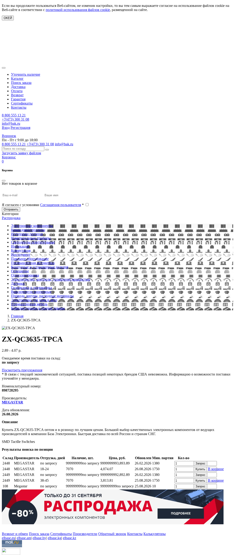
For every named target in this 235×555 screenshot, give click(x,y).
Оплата (16, 91)
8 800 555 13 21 (14, 115)
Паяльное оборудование (30, 259)
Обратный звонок (112, 534)
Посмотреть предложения (22, 370)
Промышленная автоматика (33, 263)
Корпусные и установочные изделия (39, 267)
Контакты (18, 107)
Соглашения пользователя (60, 205)
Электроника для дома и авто (34, 300)
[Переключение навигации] (4, 68)
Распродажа (11, 218)
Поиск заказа (21, 83)
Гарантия (18, 99)
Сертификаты (22, 103)
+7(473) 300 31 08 (15, 119)
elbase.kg (54, 538)
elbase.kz (69, 538)
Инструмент (20, 255)
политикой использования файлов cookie (78, 10)
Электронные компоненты (32, 226)
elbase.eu (8, 538)
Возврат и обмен (15, 534)
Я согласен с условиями (43, 205)
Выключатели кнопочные (31, 292)
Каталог (17, 78)
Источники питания (27, 234)
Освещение (20, 271)
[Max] (5, 527)
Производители (85, 534)
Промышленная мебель (29, 304)
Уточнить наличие (25, 74)
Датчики (18, 283)
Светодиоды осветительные (33, 242)
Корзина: (9, 157)
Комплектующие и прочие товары (38, 308)
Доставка (18, 87)
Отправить (11, 209)
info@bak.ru (11, 123)
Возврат (17, 95)
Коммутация (21, 250)
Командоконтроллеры (28, 230)
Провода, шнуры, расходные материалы (42, 296)
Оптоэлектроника (25, 275)
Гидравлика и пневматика (31, 288)
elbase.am (24, 538)
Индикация (20, 246)
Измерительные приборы (31, 238)
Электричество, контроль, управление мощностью (50, 279)
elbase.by (39, 538)
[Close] (4, 180)
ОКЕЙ (8, 18)
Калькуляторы (154, 534)
